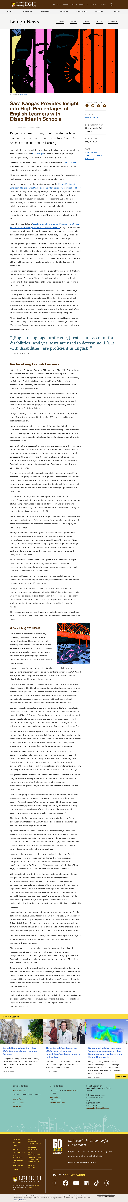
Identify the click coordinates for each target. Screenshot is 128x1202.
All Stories (112, 22)
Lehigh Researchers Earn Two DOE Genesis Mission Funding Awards (20, 1051)
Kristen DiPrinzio (19, 1091)
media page (71, 1090)
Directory (17, 1143)
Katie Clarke (17, 1106)
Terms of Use (18, 1166)
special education (70, 162)
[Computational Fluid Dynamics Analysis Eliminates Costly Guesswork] (106, 1031)
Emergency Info (19, 1152)
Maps (15, 1146)
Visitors (93, 4)
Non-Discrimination (34, 1153)
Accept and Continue (106, 1196)
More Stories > (121, 1076)
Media (99, 22)
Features (60, 22)
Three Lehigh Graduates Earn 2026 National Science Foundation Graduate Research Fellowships (63, 1052)
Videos (73, 22)
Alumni (103, 4)
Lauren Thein (18, 1099)
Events (86, 22)
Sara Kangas (91, 152)
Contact (16, 1149)
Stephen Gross (18, 1103)
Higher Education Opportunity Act (34, 1142)
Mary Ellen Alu (91, 117)
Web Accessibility (18, 1156)
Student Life (81, 12)
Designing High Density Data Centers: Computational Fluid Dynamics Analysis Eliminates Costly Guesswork (105, 1052)
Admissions (63, 12)
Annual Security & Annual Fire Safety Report (34, 1160)
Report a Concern (31, 1166)
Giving (117, 12)
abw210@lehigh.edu (57, 1102)
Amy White (54, 1097)
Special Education (93, 155)
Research (45, 12)
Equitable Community (32, 1148)
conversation (75, 1175)
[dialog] (64, 1198)
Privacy (16, 1169)
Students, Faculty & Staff (63, 4)
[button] (111, 4)
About (9, 12)
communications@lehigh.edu (97, 1108)
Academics (27, 12)
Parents (82, 4)
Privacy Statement (20, 1200)
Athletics (99, 12)
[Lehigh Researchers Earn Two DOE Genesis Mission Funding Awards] (21, 1031)
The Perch (16, 1140)
